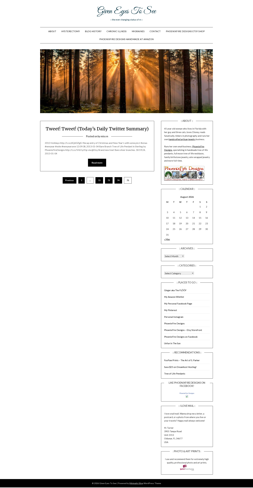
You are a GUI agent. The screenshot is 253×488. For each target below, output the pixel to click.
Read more (97, 162)
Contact (155, 31)
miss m (104, 136)
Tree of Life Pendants (174, 373)
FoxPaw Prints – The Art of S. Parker (182, 360)
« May (167, 239)
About (52, 31)
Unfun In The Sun (172, 343)
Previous (69, 180)
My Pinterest (170, 310)
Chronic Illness (117, 31)
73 (109, 180)
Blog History (93, 31)
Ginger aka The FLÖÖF (175, 290)
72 (99, 180)
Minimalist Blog (136, 483)
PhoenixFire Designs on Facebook (181, 336)
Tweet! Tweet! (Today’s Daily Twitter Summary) (97, 129)
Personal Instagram (173, 317)
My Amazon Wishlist (174, 297)
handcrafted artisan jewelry (182, 139)
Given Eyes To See (126, 11)
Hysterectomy (70, 31)
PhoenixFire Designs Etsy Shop (185, 31)
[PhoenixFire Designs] (187, 396)
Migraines (138, 31)
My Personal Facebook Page (178, 303)
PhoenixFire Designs (174, 323)
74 (118, 180)
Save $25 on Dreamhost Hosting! (180, 367)
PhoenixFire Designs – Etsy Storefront (183, 330)
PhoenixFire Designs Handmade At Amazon (126, 39)
